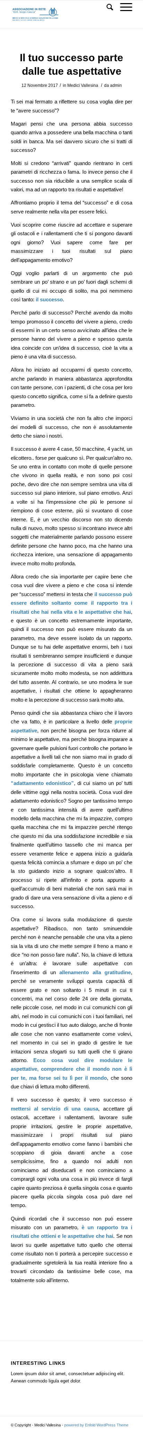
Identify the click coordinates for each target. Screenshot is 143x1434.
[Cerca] (106, 7)
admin (116, 85)
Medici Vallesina (82, 85)
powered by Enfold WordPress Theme (96, 1425)
